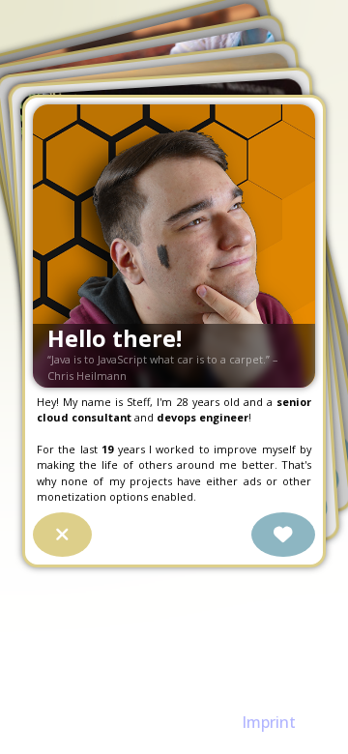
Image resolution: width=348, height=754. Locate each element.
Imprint (269, 722)
